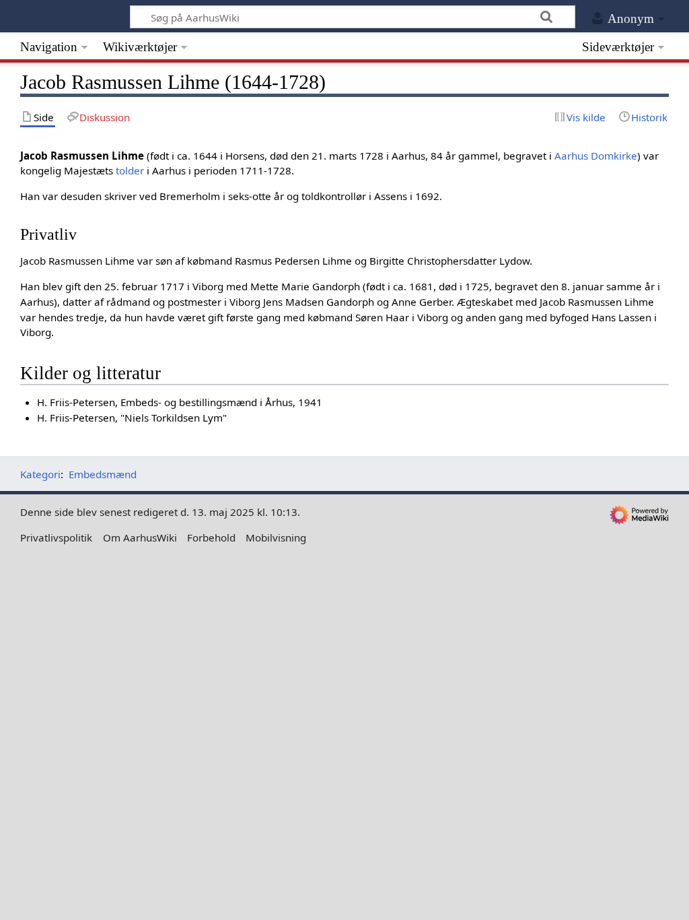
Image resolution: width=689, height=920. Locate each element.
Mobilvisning (276, 537)
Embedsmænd (103, 474)
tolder (130, 170)
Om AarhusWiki (140, 537)
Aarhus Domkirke (595, 155)
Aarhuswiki (65, 16)
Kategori (40, 474)
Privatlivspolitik (56, 537)
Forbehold (211, 537)
